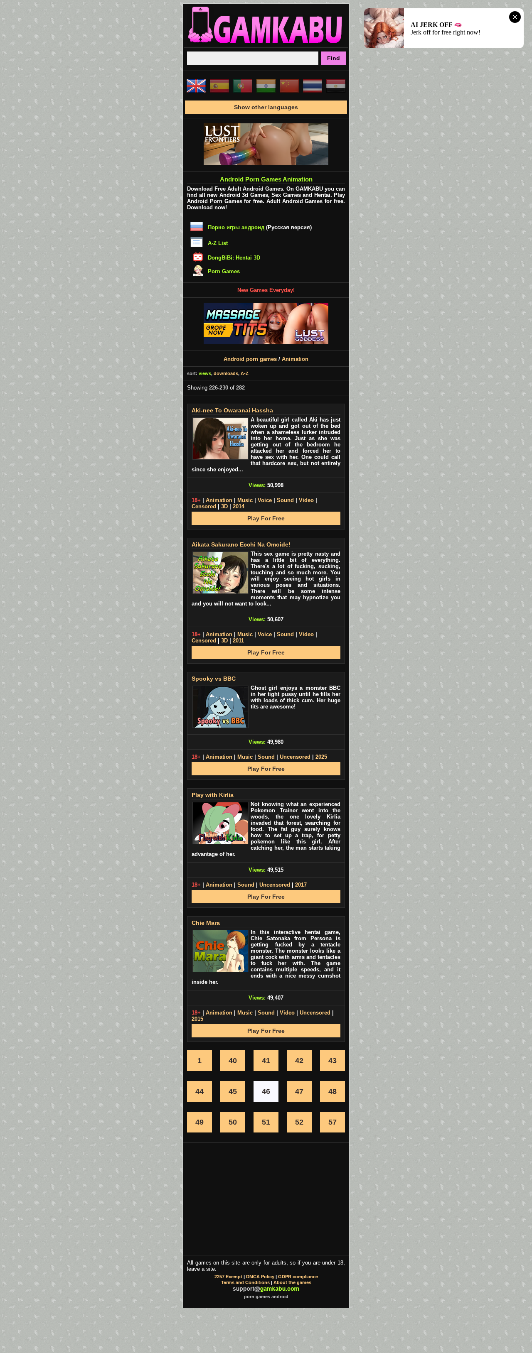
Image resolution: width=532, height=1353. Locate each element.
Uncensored (295, 757)
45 (233, 1091)
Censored (204, 506)
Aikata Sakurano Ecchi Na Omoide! (241, 544)
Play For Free (266, 518)
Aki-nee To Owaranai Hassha (232, 410)
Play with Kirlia (213, 795)
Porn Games (224, 271)
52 (299, 1122)
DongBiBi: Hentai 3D (234, 258)
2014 (238, 506)
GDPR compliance (298, 1276)
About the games (292, 1282)
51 (266, 1122)
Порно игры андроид (236, 227)
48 (332, 1091)
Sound (285, 500)
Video (306, 500)
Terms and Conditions (245, 1282)
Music (245, 500)
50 (233, 1122)
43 (332, 1060)
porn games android (266, 1296)
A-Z (245, 373)
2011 (238, 640)
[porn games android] (266, 44)
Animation (295, 359)
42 (299, 1060)
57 (332, 1122)
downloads (226, 373)
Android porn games (250, 359)
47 (299, 1091)
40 (233, 1060)
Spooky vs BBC (214, 678)
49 (199, 1122)
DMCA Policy (260, 1276)
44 (199, 1091)
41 (266, 1060)
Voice (265, 500)
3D (224, 506)
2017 (301, 885)
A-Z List (218, 243)
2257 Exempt (228, 1276)
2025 (321, 757)
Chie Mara (206, 922)
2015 (197, 1019)
